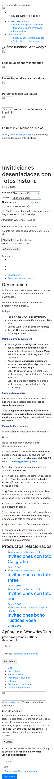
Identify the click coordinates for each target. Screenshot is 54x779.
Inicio (5, 134)
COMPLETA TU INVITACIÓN (16, 206)
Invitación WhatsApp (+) (19, 219)
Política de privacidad (19, 687)
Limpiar (36, 202)
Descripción (14, 275)
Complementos (16, 34)
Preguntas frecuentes (19, 677)
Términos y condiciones (20, 684)
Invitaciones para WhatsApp (28, 28)
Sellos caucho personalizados (28, 37)
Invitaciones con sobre (22, 134)
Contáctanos (14, 671)
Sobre (5, 197)
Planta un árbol (15, 674)
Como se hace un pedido (21, 278)
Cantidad (7, 192)
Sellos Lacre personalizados (28, 41)
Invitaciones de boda (18, 21)
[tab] (30, 275)
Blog (10, 667)
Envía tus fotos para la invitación (19, 226)
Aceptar (8, 741)
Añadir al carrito (11, 249)
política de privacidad (26, 653)
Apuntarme (9, 661)
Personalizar (19, 31)
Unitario (6, 202)
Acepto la (21, 653)
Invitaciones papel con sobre (28, 24)
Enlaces (12, 681)
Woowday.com (12, 702)
